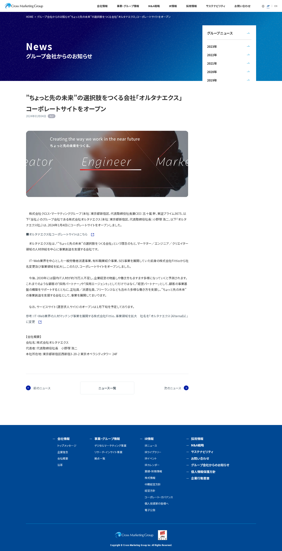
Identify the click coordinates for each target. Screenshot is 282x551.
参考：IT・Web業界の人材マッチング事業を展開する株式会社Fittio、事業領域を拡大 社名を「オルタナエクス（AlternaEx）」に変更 (107, 319)
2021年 (212, 63)
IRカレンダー (152, 465)
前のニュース (41, 388)
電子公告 (150, 510)
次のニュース (172, 388)
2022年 (212, 55)
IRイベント (151, 458)
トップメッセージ (66, 445)
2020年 (212, 71)
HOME (30, 17)
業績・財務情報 (153, 471)
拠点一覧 (99, 458)
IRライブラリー (153, 452)
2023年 (212, 46)
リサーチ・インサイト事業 (108, 452)
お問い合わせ (242, 6)
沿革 (60, 465)
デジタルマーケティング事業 (110, 445)
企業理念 (62, 452)
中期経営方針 (153, 484)
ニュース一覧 (107, 388)
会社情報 (102, 6)
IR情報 (173, 6)
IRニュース (151, 445)
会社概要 (62, 458)
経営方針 (150, 491)
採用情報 (191, 6)
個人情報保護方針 (203, 471)
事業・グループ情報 (128, 6)
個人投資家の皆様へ (157, 503)
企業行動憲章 (200, 478)
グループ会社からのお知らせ (53, 17)
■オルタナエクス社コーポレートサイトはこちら (57, 234)
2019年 (212, 80)
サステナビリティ (215, 6)
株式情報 (150, 478)
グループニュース (220, 32)
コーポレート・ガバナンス (159, 497)
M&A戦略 (154, 6)
